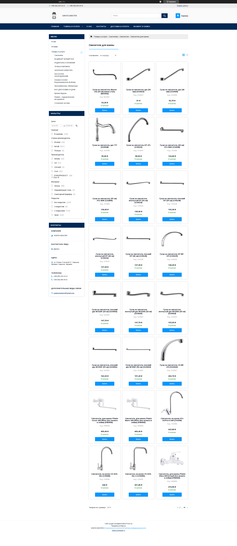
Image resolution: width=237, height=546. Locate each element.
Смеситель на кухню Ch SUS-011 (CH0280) (104, 475)
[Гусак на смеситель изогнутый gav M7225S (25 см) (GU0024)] (172, 294)
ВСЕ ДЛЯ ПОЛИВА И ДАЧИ (64, 90)
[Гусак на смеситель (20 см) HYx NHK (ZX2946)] (172, 129)
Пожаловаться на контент (114, 528)
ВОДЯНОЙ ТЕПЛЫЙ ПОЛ (64, 59)
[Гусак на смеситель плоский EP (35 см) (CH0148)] (172, 183)
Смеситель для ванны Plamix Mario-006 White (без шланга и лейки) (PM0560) (138, 420)
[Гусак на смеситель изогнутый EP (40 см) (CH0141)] (104, 238)
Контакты (101, 26)
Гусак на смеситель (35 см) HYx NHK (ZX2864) (105, 200)
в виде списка (187, 55)
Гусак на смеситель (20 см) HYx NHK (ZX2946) (172, 146)
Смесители (124, 37)
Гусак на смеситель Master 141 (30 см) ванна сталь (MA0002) (105, 92)
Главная (55, 26)
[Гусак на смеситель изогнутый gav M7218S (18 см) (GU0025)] (138, 294)
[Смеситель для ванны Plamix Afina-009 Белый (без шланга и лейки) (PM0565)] (172, 458)
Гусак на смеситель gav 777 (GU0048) (104, 146)
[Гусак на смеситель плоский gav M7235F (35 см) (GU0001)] (104, 349)
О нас (89, 26)
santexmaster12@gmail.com (64, 293)
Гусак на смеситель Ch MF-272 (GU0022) (172, 366)
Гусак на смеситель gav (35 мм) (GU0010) (138, 91)
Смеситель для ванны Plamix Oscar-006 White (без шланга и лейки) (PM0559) (104, 420)
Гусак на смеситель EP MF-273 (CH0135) (172, 255)
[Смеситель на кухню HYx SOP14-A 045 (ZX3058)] (172, 403)
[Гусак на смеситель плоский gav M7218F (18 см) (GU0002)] (104, 294)
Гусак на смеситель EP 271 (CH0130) (138, 146)
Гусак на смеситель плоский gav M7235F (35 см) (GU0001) (105, 366)
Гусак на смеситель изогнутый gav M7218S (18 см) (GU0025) (138, 312)
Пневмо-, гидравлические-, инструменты (64, 98)
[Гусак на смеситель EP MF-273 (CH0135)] (172, 238)
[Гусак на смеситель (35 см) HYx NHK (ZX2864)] (104, 183)
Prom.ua (129, 524)
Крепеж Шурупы (60, 93)
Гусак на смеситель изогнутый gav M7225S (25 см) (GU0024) (172, 312)
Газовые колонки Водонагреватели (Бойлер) (65, 81)
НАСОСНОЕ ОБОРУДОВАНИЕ (61, 75)
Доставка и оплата (119, 26)
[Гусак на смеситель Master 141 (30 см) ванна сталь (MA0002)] (104, 74)
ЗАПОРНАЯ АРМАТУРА (63, 70)
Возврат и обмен (142, 26)
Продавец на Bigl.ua (118, 526)
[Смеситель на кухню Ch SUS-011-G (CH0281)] (138, 458)
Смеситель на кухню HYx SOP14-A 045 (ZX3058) (172, 419)
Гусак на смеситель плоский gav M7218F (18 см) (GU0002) (105, 311)
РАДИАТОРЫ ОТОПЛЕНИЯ (64, 63)
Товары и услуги (71, 26)
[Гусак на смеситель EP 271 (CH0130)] (138, 129)
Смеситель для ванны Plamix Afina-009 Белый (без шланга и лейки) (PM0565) (172, 476)
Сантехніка (113, 37)
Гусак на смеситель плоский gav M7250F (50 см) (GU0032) (138, 366)
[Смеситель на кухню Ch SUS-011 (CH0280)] (104, 458)
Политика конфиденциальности (135, 528)
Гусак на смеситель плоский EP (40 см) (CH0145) (138, 255)
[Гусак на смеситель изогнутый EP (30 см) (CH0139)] (138, 183)
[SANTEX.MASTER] (54, 20)
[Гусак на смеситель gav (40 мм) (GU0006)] (172, 74)
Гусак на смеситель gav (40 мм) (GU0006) (172, 91)
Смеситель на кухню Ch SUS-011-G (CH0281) (138, 475)
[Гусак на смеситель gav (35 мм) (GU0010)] (138, 74)
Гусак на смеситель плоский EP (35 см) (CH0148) (172, 200)
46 (184, 507)
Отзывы (54, 47)
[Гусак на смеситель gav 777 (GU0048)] (104, 129)
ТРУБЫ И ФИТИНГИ (62, 66)
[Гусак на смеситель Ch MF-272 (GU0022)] (172, 349)
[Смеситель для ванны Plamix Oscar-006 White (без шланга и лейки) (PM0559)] (104, 403)
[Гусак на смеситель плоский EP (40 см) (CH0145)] (138, 238)
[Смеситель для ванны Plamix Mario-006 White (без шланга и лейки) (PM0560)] (138, 403)
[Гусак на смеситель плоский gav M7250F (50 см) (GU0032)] (138, 349)
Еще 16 (56, 177)
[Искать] (164, 15)
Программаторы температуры (66, 86)
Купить (104, 110)
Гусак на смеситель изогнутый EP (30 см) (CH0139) (138, 201)
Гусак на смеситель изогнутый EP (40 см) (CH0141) (104, 256)
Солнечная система (62, 103)
